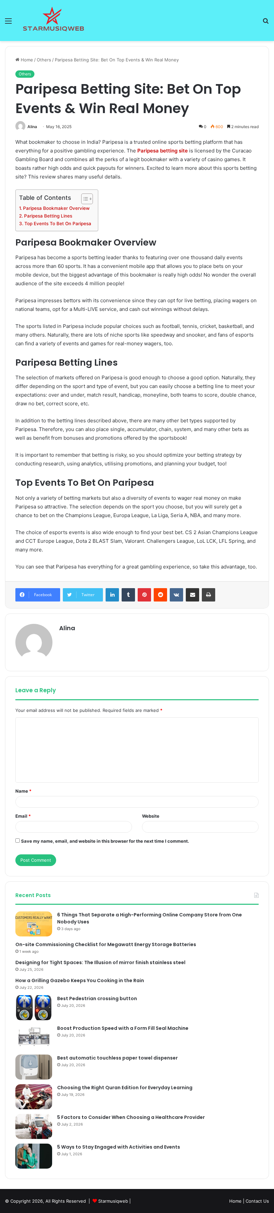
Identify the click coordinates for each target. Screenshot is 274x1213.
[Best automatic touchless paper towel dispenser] (33, 1067)
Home (26, 59)
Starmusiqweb (113, 1201)
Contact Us (257, 1201)
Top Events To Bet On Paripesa (57, 223)
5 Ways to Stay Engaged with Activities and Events (118, 1147)
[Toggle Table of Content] (83, 199)
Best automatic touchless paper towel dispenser (117, 1058)
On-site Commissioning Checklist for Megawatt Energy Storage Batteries (105, 944)
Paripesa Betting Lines (48, 216)
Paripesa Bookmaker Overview (56, 208)
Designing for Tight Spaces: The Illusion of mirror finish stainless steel (100, 962)
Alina (32, 126)
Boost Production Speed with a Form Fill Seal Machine (122, 1028)
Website (150, 816)
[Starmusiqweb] (53, 20)
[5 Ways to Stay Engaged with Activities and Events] (33, 1156)
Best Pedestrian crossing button (97, 998)
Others (44, 59)
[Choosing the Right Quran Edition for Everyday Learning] (33, 1096)
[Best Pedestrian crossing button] (33, 1007)
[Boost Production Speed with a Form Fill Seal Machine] (33, 1037)
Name (23, 791)
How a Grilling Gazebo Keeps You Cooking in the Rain (79, 980)
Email (23, 816)
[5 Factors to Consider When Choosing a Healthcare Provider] (33, 1126)
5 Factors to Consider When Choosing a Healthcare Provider (131, 1117)
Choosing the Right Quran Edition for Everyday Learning (124, 1087)
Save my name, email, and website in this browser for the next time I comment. (105, 841)
